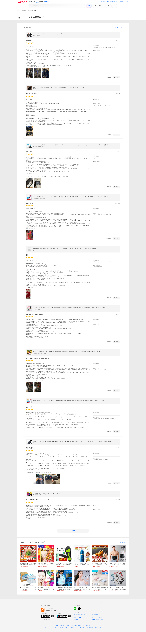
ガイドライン (72, 627)
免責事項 (77, 627)
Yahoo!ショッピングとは (79, 614)
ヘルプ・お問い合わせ (89, 627)
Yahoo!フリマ (88, 625)
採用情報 (82, 627)
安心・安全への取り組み (97, 617)
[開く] (29, 73)
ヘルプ (127, 1)
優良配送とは (95, 614)
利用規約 (66, 627)
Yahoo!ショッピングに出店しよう (117, 1)
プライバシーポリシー (49, 627)
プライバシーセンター (59, 627)
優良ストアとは (77, 617)
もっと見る (122, 542)
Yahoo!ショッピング (59, 625)
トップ (18, 10)
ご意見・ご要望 (98, 627)
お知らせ (76, 619)
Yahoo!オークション (79, 625)
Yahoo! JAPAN (105, 1)
